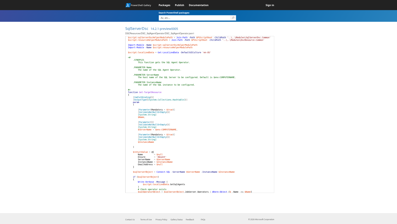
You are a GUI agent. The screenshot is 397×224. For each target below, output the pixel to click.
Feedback (190, 219)
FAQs (203, 219)
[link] (167, 5)
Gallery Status (177, 219)
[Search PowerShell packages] (233, 18)
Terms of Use (146, 219)
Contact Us (130, 219)
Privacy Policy (161, 219)
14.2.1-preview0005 (164, 29)
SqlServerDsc (136, 28)
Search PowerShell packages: (174, 12)
